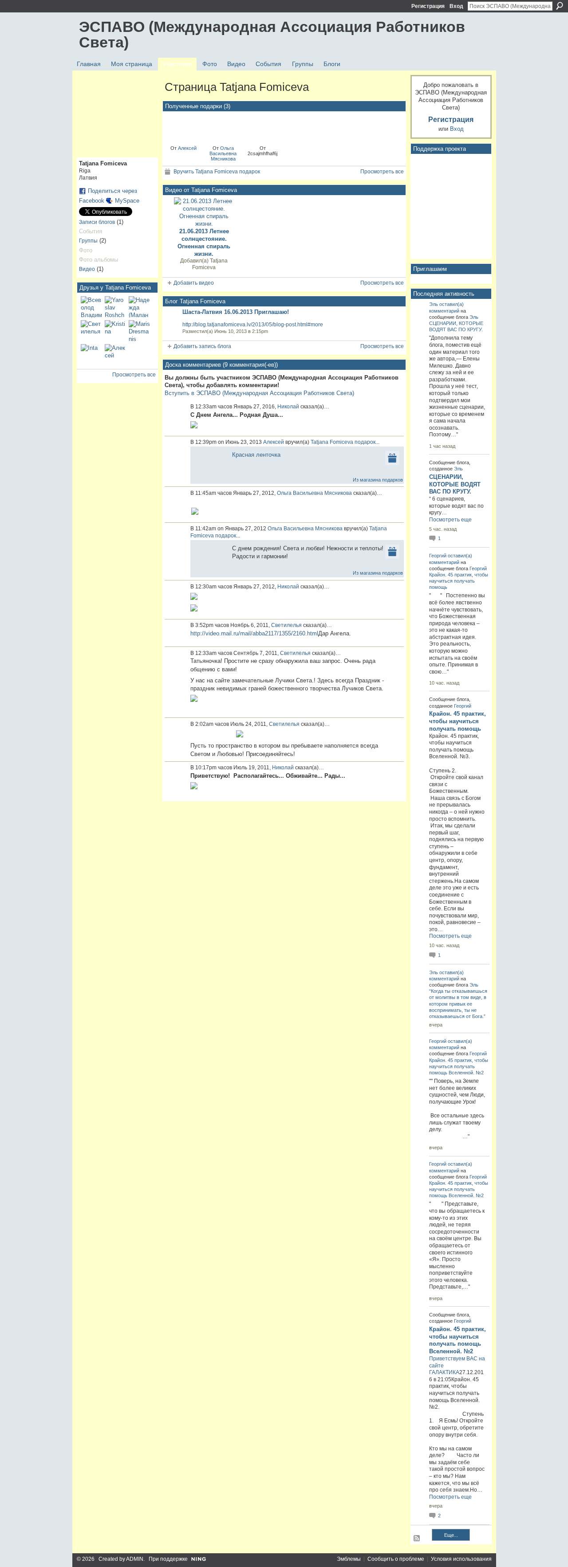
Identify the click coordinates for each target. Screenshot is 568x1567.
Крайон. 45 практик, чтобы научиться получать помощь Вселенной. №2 (458, 1066)
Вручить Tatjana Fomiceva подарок (217, 171)
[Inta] (91, 354)
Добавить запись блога (202, 346)
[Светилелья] (91, 330)
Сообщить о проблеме (395, 1559)
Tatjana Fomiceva (210, 264)
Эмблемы (349, 1559)
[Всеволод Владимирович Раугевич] (91, 306)
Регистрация (428, 6)
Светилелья (286, 625)
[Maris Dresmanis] (139, 330)
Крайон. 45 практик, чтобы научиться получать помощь (458, 581)
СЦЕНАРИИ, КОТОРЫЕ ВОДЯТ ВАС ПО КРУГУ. (455, 484)
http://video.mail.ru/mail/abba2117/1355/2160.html (254, 633)
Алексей (187, 148)
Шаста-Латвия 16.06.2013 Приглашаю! (235, 312)
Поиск (559, 6)
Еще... (451, 1535)
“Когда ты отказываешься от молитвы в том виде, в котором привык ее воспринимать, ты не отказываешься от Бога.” (458, 1003)
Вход (456, 6)
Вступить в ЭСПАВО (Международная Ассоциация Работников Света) (259, 393)
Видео (87, 269)
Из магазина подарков (378, 479)
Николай (288, 407)
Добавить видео (194, 283)
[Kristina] (115, 330)
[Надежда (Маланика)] (139, 306)
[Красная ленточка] (184, 128)
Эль (433, 304)
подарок (365, 442)
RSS (417, 1539)
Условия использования (461, 1559)
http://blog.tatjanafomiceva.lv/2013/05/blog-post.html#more (252, 324)
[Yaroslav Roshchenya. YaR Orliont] (115, 306)
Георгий (437, 555)
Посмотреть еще (450, 520)
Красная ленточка (256, 454)
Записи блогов (97, 222)
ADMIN (134, 1559)
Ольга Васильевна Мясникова (223, 153)
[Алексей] (115, 354)
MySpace (127, 200)
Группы (88, 241)
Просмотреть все (134, 375)
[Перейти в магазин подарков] (392, 457)
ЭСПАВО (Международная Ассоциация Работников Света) (272, 34)
